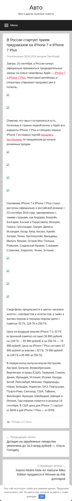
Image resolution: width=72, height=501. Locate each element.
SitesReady (53, 56)
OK (42, 496)
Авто (36, 7)
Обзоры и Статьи (21, 421)
